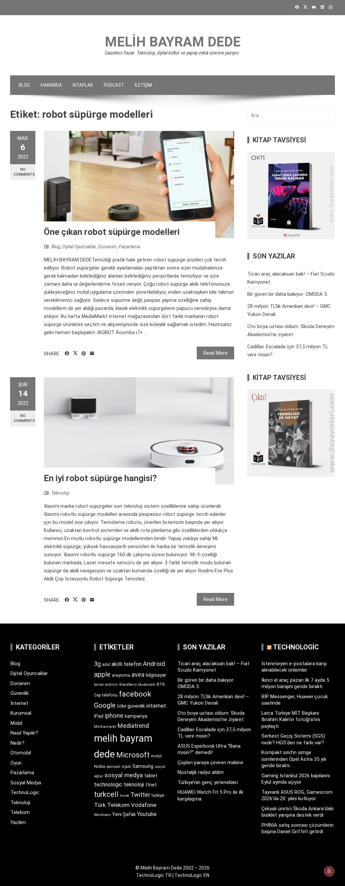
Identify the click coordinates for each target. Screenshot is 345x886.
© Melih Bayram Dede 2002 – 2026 (172, 868)
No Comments (24, 172)
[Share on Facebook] (67, 353)
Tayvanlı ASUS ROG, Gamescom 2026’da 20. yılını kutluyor (297, 795)
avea (138, 674)
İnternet (19, 703)
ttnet (151, 785)
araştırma (121, 675)
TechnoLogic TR (153, 875)
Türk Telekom (112, 805)
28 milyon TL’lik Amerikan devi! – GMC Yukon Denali (213, 700)
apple (102, 674)
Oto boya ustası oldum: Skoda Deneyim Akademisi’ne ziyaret (211, 716)
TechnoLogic (24, 792)
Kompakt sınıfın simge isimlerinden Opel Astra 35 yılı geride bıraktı (293, 759)
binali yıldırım (106, 684)
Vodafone (143, 805)
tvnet (124, 795)
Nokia (99, 766)
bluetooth (146, 684)
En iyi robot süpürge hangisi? (100, 478)
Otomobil (20, 753)
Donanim (107, 246)
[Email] (92, 353)
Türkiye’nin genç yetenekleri (208, 782)
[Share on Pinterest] (84, 353)
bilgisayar (156, 675)
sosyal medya (123, 775)
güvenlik (136, 706)
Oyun (16, 763)
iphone (114, 715)
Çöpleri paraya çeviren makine (210, 762)
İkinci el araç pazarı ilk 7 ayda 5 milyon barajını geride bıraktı (295, 683)
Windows (102, 814)
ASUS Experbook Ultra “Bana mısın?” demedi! (209, 749)
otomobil (113, 767)
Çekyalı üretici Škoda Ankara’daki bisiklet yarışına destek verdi (297, 812)
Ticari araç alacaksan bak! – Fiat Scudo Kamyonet (213, 667)
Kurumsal (20, 713)
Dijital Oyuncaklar (79, 246)
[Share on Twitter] (75, 353)
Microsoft (133, 754)
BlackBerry (128, 684)
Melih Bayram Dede (173, 42)
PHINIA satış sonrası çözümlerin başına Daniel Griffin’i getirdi (297, 828)
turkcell (106, 794)
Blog (24, 85)
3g (97, 663)
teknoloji (134, 784)
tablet (150, 775)
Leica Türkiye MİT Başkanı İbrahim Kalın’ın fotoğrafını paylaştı (290, 719)
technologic (108, 784)
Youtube (147, 814)
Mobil (16, 723)
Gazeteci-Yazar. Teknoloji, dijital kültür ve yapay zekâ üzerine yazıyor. (172, 53)
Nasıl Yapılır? (24, 733)
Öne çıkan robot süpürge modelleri (112, 232)
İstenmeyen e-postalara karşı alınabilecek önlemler (294, 667)
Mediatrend (133, 725)
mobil (156, 756)
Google (105, 705)
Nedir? (17, 743)
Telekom (20, 812)
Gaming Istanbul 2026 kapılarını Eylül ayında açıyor (295, 779)
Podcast (114, 85)
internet (156, 706)
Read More (215, 353)
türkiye (158, 795)
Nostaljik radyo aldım (201, 772)
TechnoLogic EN (192, 875)
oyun (126, 766)
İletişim (143, 85)
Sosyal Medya (25, 783)
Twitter (140, 794)
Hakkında (51, 85)
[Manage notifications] (329, 871)
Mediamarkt (105, 726)
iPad (98, 716)
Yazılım (18, 822)
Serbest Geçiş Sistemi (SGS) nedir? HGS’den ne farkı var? (293, 739)
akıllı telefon (127, 664)
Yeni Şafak (124, 814)
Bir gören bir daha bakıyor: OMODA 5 (287, 294)
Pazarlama (129, 246)
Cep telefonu (106, 695)
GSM (121, 706)
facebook (135, 693)
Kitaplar (83, 85)
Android (154, 664)
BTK (161, 684)
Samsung (142, 766)
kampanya (136, 716)
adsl (106, 664)
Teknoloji (60, 493)
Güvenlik (19, 693)
